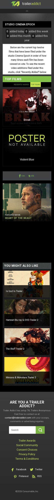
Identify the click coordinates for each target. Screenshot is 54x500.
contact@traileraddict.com (18, 417)
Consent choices (27, 449)
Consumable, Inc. (30, 491)
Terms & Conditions (27, 458)
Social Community (27, 445)
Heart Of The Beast (18, 218)
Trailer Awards (27, 440)
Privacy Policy (27, 454)
